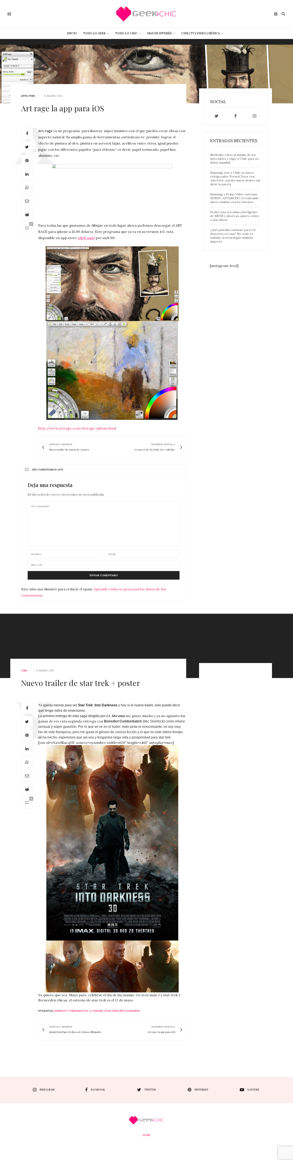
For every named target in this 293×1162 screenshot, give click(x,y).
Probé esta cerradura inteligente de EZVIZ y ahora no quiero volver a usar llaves (235, 216)
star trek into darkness (122, 1010)
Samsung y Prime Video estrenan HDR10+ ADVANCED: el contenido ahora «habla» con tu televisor (234, 198)
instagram (47, 1089)
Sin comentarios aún (47, 469)
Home (146, 1135)
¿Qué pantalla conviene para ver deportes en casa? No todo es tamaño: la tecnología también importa (233, 235)
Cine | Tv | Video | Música (200, 33)
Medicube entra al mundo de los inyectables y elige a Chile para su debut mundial (234, 158)
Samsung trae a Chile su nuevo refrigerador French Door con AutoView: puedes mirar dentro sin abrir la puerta (235, 178)
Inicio (72, 33)
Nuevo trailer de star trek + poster (80, 683)
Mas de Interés (159, 33)
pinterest (201, 1089)
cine (24, 670)
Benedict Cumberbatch (71, 1010)
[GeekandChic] (146, 13)
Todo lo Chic (126, 33)
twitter (150, 1089)
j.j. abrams (96, 1010)
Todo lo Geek (94, 33)
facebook (98, 1089)
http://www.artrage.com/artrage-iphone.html (77, 428)
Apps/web (28, 96)
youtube (253, 1089)
